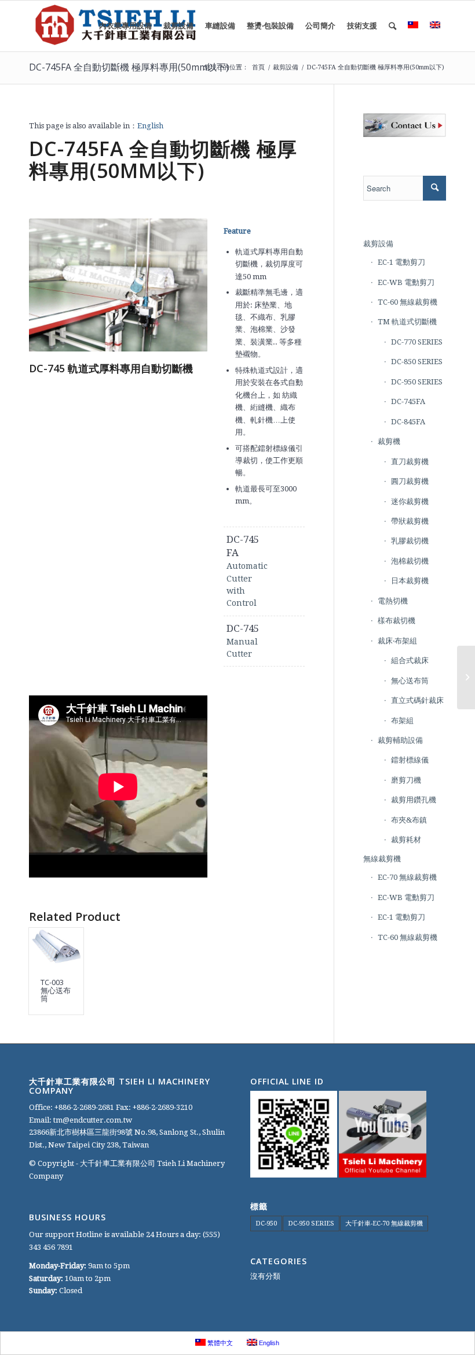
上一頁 (55, 285)
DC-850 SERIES (417, 361)
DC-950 (266, 1223)
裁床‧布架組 (397, 640)
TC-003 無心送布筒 (56, 990)
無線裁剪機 (382, 858)
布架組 (402, 720)
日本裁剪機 (410, 580)
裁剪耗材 (406, 839)
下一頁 (181, 285)
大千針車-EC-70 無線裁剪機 (384, 1223)
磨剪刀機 (406, 780)
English (150, 125)
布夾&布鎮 (409, 820)
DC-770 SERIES (417, 342)
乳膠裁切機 (410, 540)
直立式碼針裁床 (417, 700)
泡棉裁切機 (410, 561)
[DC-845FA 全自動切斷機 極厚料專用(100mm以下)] (466, 677)
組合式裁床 (410, 660)
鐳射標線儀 (410, 760)
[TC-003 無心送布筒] (56, 947)
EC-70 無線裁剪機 (407, 877)
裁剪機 (389, 441)
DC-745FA (408, 401)
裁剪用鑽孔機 (413, 799)
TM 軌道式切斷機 (407, 321)
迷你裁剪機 (410, 501)
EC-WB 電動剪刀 (406, 282)
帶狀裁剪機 (410, 521)
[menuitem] (125, 26)
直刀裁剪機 (410, 461)
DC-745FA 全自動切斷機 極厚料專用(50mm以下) (129, 67)
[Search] (392, 26)
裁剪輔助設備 (400, 740)
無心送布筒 (410, 680)
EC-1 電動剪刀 (401, 262)
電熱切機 (393, 601)
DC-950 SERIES (417, 381)
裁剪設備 (378, 243)
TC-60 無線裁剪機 (407, 302)
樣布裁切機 (396, 620)
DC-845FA (408, 421)
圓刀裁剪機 (410, 481)
